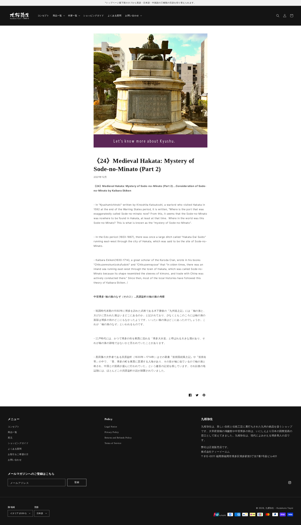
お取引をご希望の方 (18, 454)
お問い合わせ (15, 460)
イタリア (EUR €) (18, 513)
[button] (277, 15)
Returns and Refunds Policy (118, 438)
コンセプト (13, 427)
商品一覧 (12, 432)
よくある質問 (15, 449)
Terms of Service (113, 443)
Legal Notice (111, 427)
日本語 (40, 513)
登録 (76, 482)
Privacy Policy (112, 432)
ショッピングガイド (18, 443)
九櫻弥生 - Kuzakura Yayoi (279, 508)
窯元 (10, 438)
